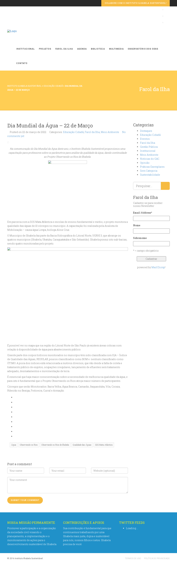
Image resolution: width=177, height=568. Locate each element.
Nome (136, 225)
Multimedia (116, 49)
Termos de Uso (133, 558)
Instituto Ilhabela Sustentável (24, 86)
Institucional (25, 49)
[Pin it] (15, 421)
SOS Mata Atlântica (104, 444)
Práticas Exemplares (152, 166)
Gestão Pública (149, 146)
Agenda (82, 49)
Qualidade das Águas (82, 444)
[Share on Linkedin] (15, 431)
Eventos (145, 138)
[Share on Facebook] (15, 402)
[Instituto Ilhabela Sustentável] (12, 34)
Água (13, 444)
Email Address (142, 212)
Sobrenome (140, 238)
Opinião (145, 162)
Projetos (45, 49)
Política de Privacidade (157, 558)
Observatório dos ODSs (143, 49)
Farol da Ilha (64, 49)
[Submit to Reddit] (15, 426)
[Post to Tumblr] (15, 417)
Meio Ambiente (110, 132)
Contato (21, 63)
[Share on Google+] (15, 412)
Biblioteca (98, 49)
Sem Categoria (148, 170)
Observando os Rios (29, 444)
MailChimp (158, 267)
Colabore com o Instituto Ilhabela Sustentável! (135, 3)
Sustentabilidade (150, 174)
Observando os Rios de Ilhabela (55, 444)
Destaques (146, 130)
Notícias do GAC (149, 158)
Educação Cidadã (53, 86)
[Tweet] (15, 407)
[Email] (15, 436)
